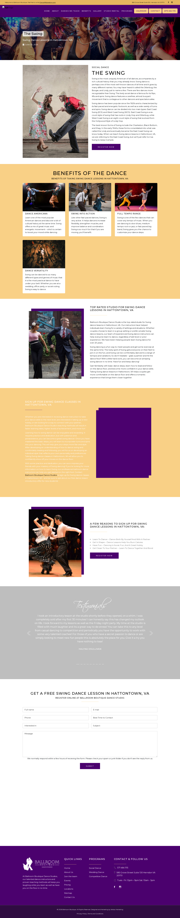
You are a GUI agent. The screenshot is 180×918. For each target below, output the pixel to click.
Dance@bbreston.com (48, 2)
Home (67, 868)
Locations (68, 889)
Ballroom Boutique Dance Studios (41, 475)
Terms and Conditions (95, 914)
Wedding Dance (96, 872)
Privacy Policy (82, 914)
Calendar (141, 11)
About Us (68, 872)
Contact (155, 11)
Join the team (70, 876)
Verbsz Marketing (117, 909)
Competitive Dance (98, 876)
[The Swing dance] (55, 345)
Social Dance (95, 868)
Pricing (67, 885)
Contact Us (69, 897)
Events (67, 880)
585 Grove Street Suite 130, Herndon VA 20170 (148, 2)
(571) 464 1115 (170, 11)
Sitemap (68, 893)
